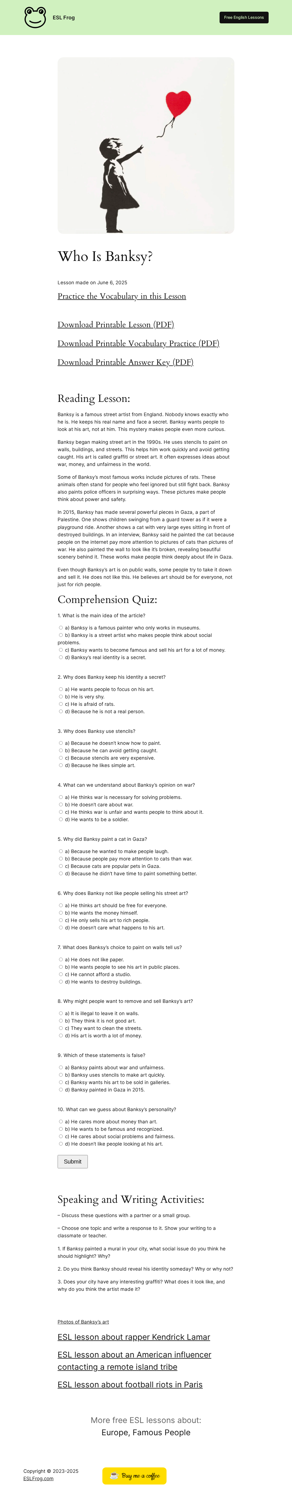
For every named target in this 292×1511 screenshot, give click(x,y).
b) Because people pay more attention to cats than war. (128, 859)
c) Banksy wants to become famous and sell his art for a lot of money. (145, 650)
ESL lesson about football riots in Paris (130, 1384)
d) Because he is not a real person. (105, 711)
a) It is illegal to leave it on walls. (102, 1013)
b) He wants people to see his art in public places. (122, 967)
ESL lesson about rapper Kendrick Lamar (134, 1337)
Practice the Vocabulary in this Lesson (122, 296)
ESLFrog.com (38, 1478)
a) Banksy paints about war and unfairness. (115, 1067)
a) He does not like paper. (94, 959)
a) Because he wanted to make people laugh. (117, 851)
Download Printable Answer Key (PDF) (126, 362)
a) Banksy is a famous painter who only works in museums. (132, 628)
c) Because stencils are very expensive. (110, 758)
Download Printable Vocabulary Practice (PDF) (139, 343)
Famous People (161, 1432)
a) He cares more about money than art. (111, 1121)
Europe (115, 1432)
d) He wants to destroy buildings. (103, 982)
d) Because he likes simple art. (100, 765)
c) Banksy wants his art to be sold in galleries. (118, 1082)
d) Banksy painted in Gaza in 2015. (105, 1090)
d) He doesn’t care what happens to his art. (115, 928)
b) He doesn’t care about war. (99, 804)
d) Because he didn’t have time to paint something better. (131, 873)
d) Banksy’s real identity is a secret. (105, 657)
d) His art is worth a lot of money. (103, 1035)
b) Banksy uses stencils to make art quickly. (115, 1075)
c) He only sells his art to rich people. (107, 920)
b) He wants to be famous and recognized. (114, 1129)
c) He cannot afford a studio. (98, 974)
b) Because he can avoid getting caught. (111, 750)
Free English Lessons (244, 17)
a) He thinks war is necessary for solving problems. (123, 797)
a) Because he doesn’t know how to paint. (113, 743)
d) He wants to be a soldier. (97, 819)
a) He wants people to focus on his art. (109, 689)
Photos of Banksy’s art (83, 1322)
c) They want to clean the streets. (103, 1028)
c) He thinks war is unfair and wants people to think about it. (134, 812)
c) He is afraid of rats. (90, 704)
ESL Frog (64, 18)
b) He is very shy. (85, 697)
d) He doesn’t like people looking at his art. (114, 1144)
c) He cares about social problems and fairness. (120, 1136)
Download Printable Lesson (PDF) (116, 325)
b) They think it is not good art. (100, 1021)
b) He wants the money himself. (101, 913)
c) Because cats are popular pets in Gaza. (113, 866)
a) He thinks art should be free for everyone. (116, 905)
